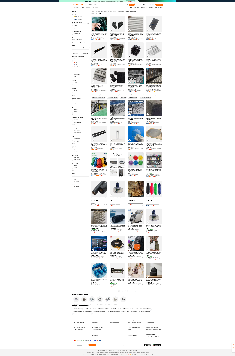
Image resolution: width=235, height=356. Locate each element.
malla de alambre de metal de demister (130, 311)
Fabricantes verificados (114, 322)
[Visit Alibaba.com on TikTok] (158, 336)
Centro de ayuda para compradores (134, 322)
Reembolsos (130, 329)
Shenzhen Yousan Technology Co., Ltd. (117, 257)
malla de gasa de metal (133, 97)
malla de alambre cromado (124, 308)
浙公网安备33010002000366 (137, 354)
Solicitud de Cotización (114, 324)
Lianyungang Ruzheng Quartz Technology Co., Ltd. (117, 148)
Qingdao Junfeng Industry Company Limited (136, 90)
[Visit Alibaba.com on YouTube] (156, 336)
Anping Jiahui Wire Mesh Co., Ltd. (97, 38)
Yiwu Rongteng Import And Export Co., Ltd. (136, 284)
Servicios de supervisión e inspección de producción (99, 332)
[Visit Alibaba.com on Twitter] (151, 336)
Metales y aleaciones (99, 11)
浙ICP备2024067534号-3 (149, 354)
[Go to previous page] (117, 291)
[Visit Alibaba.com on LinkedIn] (148, 336)
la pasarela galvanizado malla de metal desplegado (83, 311)
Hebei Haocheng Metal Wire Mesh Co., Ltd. (117, 38)
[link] (233, 344)
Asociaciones (148, 331)
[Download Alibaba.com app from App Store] (147, 345)
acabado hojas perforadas (136, 94)
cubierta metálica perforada (146, 97)
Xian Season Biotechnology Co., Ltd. (134, 174)
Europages (135, 350)
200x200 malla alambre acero (100, 311)
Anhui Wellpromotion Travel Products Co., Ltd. (154, 284)
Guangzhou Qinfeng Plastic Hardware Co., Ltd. (154, 175)
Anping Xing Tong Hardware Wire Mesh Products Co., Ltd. (136, 203)
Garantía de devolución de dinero (98, 324)
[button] (127, 4)
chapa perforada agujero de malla (99, 97)
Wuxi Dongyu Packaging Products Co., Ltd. (136, 257)
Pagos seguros (95, 322)
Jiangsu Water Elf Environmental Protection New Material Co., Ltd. (136, 64)
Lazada (117, 350)
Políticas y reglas (95, 335)
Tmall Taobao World (111, 350)
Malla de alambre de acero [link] (131, 11)
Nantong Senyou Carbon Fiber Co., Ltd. (117, 90)
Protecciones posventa (96, 329)
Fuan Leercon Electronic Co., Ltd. (134, 230)
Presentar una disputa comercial (134, 327)
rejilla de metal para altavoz (113, 97)
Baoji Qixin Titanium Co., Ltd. (151, 38)
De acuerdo (85, 47)
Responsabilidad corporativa (79, 327)
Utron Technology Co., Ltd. (115, 204)
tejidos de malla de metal (90, 308)
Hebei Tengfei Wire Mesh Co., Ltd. (116, 122)
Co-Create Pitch (77, 324)
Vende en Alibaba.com (150, 322)
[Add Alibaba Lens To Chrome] (92, 345)
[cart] (144, 4)
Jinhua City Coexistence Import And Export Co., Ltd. (154, 258)
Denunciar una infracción (132, 335)
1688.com (105, 350)
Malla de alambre (121, 11)
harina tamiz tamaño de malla (115, 311)
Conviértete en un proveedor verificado (153, 329)
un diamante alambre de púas (150, 94)
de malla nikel (95, 94)
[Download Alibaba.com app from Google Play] (157, 345)
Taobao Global (122, 350)
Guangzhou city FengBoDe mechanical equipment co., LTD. (154, 64)
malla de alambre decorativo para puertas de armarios (141, 308)
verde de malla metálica (124, 94)
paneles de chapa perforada (145, 311)
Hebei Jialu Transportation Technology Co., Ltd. (99, 122)
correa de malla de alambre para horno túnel (109, 94)
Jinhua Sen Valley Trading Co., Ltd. (152, 204)
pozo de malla (113, 308)
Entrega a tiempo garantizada (97, 327)
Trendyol (130, 350)
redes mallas (123, 97)
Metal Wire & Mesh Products (110, 11)
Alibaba (92, 11)
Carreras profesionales (78, 329)
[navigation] (80, 151)
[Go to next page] (136, 291)
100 (134, 290)
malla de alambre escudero (103, 308)
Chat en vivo (130, 324)
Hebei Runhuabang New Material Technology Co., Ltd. (99, 174)
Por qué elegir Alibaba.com (79, 322)
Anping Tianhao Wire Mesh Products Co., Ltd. (136, 38)
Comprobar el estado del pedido (152, 327)
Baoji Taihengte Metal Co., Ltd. (97, 148)
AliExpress (100, 350)
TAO (127, 350)
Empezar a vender (149, 324)
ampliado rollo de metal (78, 308)
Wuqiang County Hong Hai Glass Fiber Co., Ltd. (99, 204)
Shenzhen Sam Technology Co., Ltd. (116, 230)
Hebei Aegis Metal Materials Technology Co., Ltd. (117, 64)
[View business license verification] (128, 354)
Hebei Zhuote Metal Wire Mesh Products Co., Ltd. (154, 90)
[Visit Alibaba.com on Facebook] (146, 336)
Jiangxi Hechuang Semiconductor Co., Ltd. (136, 148)
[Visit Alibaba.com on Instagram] (153, 336)
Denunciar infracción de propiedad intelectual (134, 332)
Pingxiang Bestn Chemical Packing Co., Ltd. (154, 122)
